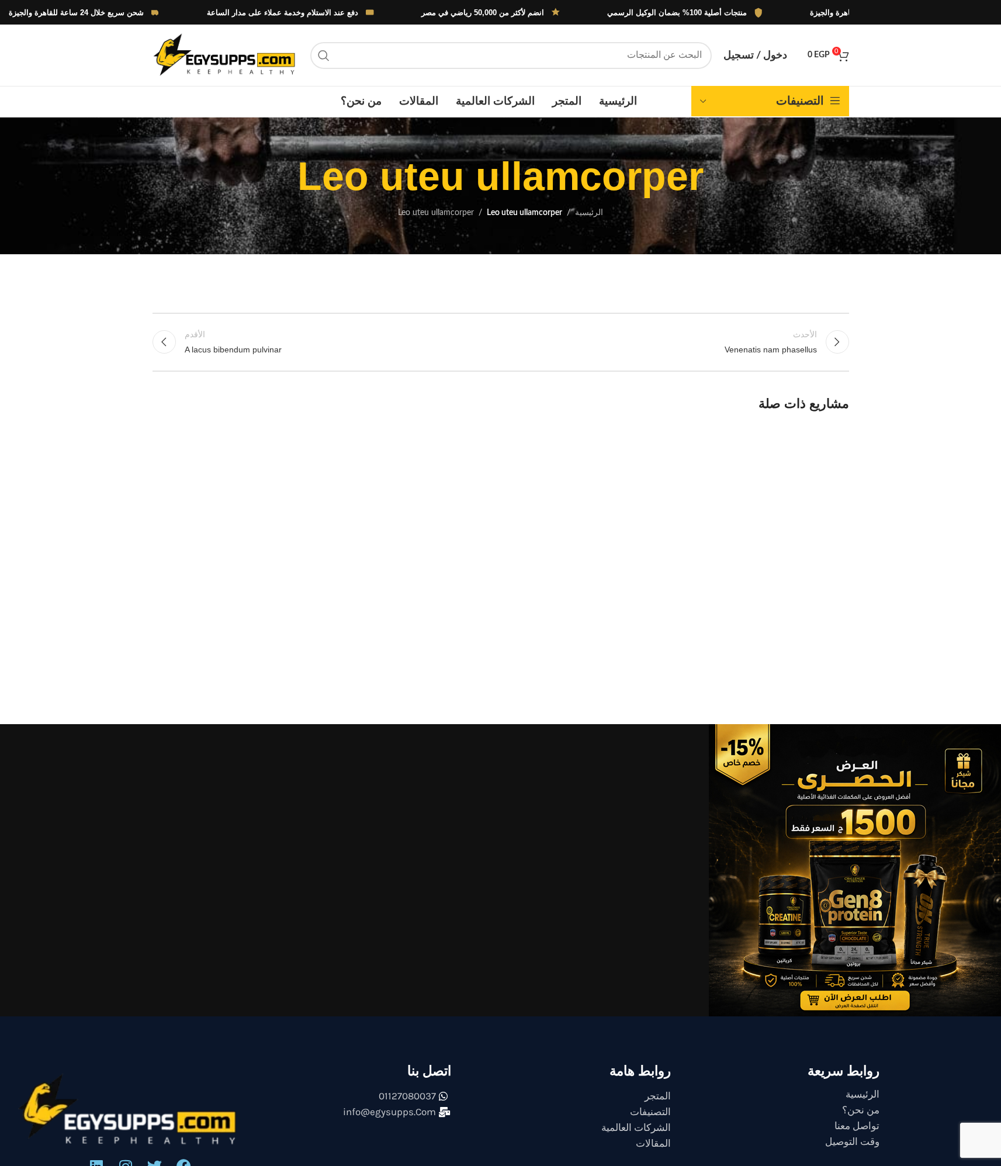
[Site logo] (226, 55)
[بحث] (323, 55)
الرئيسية (589, 213)
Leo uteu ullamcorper (436, 213)
